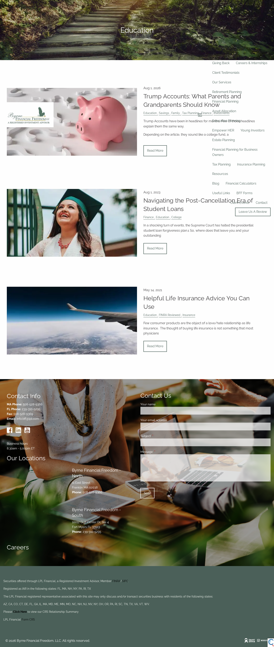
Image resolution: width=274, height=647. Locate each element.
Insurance (189, 315)
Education (150, 315)
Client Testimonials (225, 73)
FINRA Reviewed (169, 315)
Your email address (168, 420)
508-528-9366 (33, 404)
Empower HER (223, 130)
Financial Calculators (241, 183)
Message (161, 452)
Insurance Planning (251, 164)
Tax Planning (221, 164)
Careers (18, 547)
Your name (162, 404)
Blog (215, 183)
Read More (155, 248)
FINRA (116, 581)
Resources (220, 174)
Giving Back (220, 63)
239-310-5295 (31, 409)
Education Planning (226, 121)
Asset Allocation (224, 111)
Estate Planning (223, 140)
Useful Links (221, 193)
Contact (261, 203)
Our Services (221, 82)
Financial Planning (225, 101)
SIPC (125, 581)
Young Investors (253, 130)
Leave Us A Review (253, 211)
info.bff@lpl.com (28, 419)
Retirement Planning (227, 92)
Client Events (239, 203)
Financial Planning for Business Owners (235, 152)
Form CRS (28, 619)
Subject (160, 436)
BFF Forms (244, 193)
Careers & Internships (251, 63)
